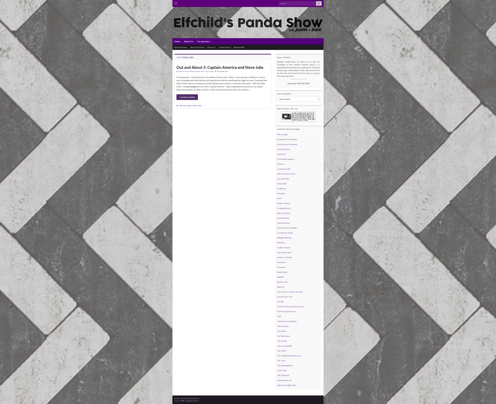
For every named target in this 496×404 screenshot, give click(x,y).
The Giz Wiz (282, 341)
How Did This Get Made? (287, 228)
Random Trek (282, 282)
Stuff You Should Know (286, 311)
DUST (279, 198)
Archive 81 (281, 154)
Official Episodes (180, 47)
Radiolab (280, 277)
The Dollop (281, 331)
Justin (181, 71)
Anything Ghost (283, 149)
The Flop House (283, 336)
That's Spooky (283, 326)
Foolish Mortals (283, 218)
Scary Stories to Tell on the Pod (290, 292)
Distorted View (283, 179)
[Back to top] (490, 398)
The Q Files (281, 351)
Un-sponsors (203, 41)
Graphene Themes (192, 401)
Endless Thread (283, 203)
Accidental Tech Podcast (287, 139)
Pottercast (281, 262)
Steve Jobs (196, 106)
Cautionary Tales (284, 169)
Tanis (279, 316)
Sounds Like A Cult (284, 297)
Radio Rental (282, 272)
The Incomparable (284, 346)
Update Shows (225, 47)
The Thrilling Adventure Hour (289, 356)
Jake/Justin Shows (197, 47)
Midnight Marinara (284, 238)
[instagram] (175, 3)
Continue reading (187, 97)
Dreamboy (281, 193)
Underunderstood (284, 380)
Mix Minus (281, 243)
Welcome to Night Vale (286, 385)
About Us (188, 41)
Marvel (182, 106)
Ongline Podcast (284, 247)
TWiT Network (283, 375)
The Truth (281, 360)
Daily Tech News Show (286, 174)
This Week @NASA (285, 365)
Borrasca (280, 164)
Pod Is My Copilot (284, 252)
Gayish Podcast (283, 223)
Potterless (281, 267)
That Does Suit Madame (287, 321)
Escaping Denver (284, 208)
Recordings (210, 71)
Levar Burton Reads (285, 233)
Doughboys (281, 188)
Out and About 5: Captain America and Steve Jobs (219, 67)
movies (189, 106)
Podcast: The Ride (284, 257)
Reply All (280, 287)
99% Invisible (282, 134)
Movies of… (211, 47)
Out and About (189, 71)
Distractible (281, 184)
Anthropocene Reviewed (287, 144)
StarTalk (280, 302)
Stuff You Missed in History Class (290, 306)
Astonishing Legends (285, 159)
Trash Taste (282, 370)
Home (177, 41)
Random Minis (239, 47)
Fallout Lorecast (283, 213)
